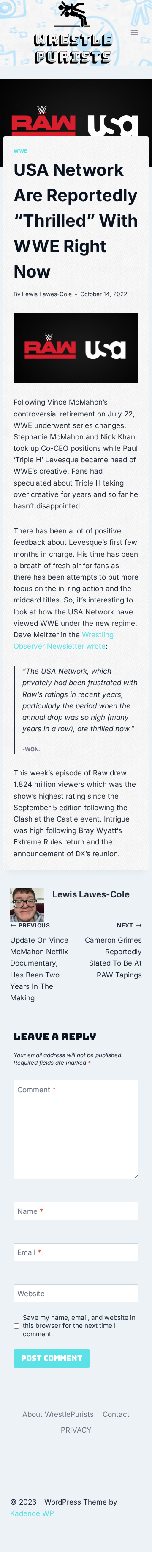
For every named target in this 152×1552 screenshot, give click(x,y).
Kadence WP (32, 1513)
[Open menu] (134, 32)
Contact (116, 1414)
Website (31, 1293)
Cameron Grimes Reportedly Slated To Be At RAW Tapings (113, 950)
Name (30, 1211)
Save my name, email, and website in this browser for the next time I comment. (79, 1325)
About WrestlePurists (58, 1414)
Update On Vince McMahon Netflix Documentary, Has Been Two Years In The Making (39, 962)
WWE (20, 150)
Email (29, 1252)
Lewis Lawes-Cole (47, 294)
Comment (36, 1090)
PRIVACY (76, 1430)
